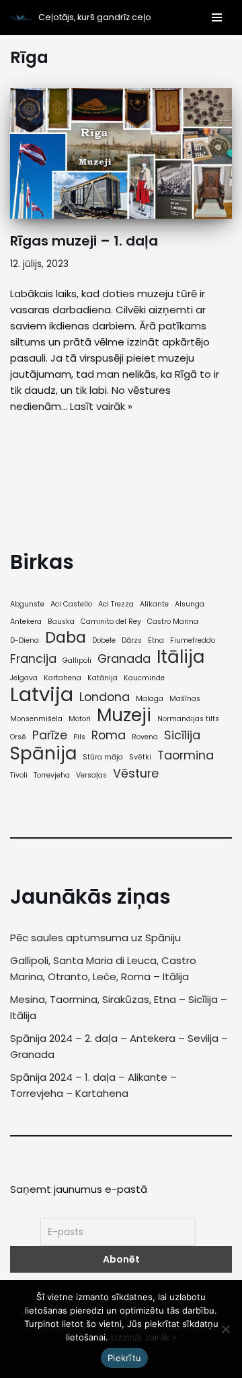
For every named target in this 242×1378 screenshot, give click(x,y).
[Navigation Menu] (214, 17)
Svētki (140, 757)
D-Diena (24, 640)
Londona (104, 697)
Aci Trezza (116, 604)
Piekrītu (124, 1358)
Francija (33, 659)
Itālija (180, 657)
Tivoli (19, 775)
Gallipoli (77, 660)
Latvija (41, 694)
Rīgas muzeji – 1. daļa (84, 240)
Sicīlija (182, 735)
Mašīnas (184, 699)
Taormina (185, 755)
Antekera (26, 622)
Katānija (102, 678)
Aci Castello (71, 604)
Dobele (104, 640)
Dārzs (132, 640)
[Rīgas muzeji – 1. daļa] (121, 153)
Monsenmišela (36, 719)
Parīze (49, 735)
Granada (124, 659)
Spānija (43, 753)
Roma (108, 735)
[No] (225, 1329)
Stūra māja (103, 757)
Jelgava (24, 678)
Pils (79, 737)
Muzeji (124, 715)
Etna (156, 640)
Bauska (61, 622)
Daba (65, 638)
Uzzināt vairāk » (144, 1337)
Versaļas (91, 775)
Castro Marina (172, 622)
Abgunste (27, 604)
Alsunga (189, 604)
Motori (80, 719)
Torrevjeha (52, 775)
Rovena (145, 737)
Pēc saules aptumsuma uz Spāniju (95, 938)
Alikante (154, 604)
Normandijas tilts (188, 719)
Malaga (149, 699)
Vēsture (136, 773)
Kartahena (62, 678)
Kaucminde (144, 678)
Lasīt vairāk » (101, 406)
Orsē (18, 737)
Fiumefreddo (192, 640)
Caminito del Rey (111, 622)
